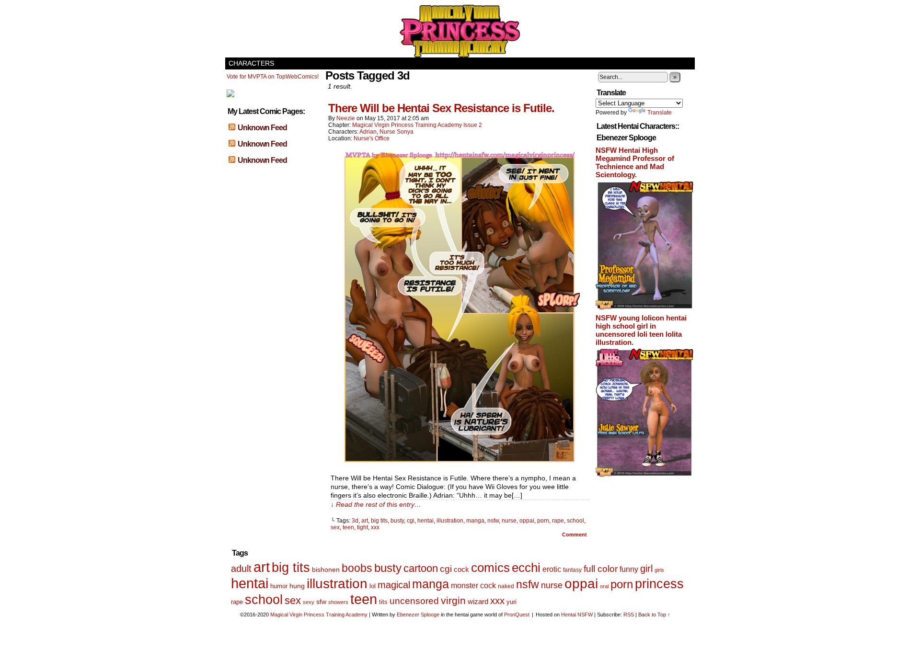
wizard (478, 601)
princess (659, 584)
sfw (321, 601)
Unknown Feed (262, 128)
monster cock (473, 585)
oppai (526, 520)
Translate (659, 112)
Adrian (368, 131)
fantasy (572, 570)
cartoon (420, 568)
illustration (450, 520)
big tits (379, 520)
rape (558, 520)
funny (629, 569)
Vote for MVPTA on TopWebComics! (273, 76)
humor (279, 586)
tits (383, 601)
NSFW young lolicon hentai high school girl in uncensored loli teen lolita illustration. (641, 330)
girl (646, 568)
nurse (509, 520)
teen (348, 527)
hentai (425, 520)
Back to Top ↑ (654, 614)
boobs (357, 568)
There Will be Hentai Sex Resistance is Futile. (441, 108)
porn (543, 520)
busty (397, 520)
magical (394, 584)
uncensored (414, 601)
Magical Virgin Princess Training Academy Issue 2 (417, 125)
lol (372, 586)
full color (601, 569)
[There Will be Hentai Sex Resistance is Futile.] (460, 464)
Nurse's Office (372, 138)
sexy (308, 602)
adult (241, 568)
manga (475, 520)
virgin (453, 600)
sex (335, 527)
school (575, 520)
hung (297, 586)
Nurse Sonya (397, 131)
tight (362, 527)
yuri (511, 601)
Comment (575, 534)
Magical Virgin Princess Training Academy (460, 31)
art (364, 520)
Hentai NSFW (577, 614)
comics (490, 567)
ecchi (526, 567)
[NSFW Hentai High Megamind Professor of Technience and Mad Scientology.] (644, 308)
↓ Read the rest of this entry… (376, 504)
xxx (375, 527)
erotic (551, 569)
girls (659, 570)
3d (355, 520)
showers (338, 602)
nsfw (493, 520)
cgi (410, 520)
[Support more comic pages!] (230, 95)
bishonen (326, 569)
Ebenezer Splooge (418, 614)
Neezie (345, 118)
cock (461, 569)
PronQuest (516, 614)
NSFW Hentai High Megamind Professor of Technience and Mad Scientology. (635, 162)
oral (604, 586)
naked (506, 586)
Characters (251, 63)
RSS (628, 614)
